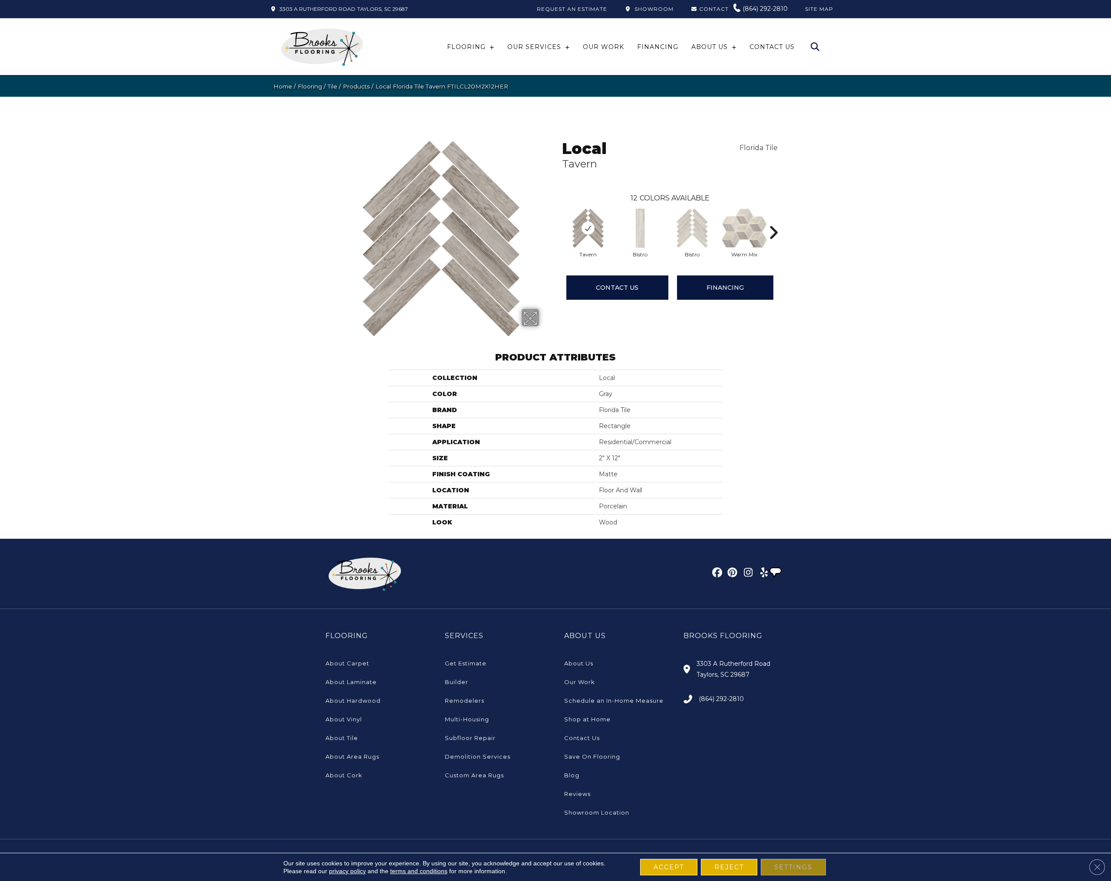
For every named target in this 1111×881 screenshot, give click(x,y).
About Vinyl (343, 719)
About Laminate (351, 681)
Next (773, 219)
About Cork (343, 775)
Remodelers (464, 700)
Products (356, 86)
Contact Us (617, 287)
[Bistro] (640, 228)
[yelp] (761, 574)
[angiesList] (776, 573)
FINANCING (725, 287)
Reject (729, 867)
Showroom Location (596, 812)
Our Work (579, 681)
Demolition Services (477, 756)
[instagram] (746, 574)
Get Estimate (465, 663)
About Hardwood (353, 700)
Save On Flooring (592, 756)
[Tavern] (588, 228)
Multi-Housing (467, 719)
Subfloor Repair (470, 737)
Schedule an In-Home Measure (614, 700)
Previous (557, 219)
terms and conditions (418, 871)
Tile (332, 86)
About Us (578, 663)
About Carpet (347, 663)
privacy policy (347, 871)
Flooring (310, 86)
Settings (793, 867)
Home (282, 86)
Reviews (577, 793)
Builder (456, 681)
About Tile (341, 737)
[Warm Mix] (744, 228)
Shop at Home (587, 719)
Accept (669, 867)
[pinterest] (731, 574)
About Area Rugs (352, 756)
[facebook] (716, 574)
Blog (571, 775)
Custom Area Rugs (474, 775)
